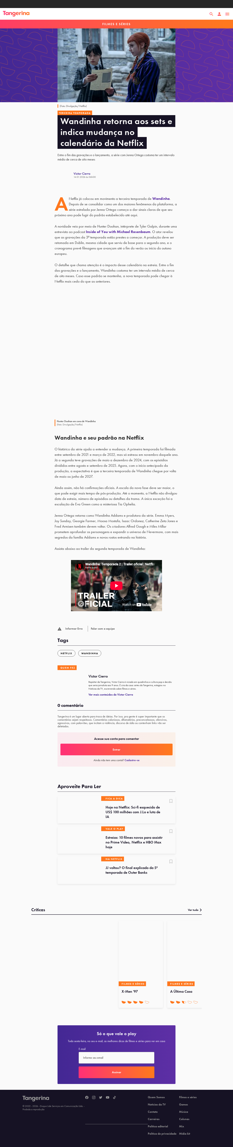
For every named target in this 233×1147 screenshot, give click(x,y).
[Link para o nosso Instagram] (93, 1097)
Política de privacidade (162, 1133)
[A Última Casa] (189, 953)
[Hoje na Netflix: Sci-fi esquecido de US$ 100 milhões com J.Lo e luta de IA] (79, 809)
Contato (153, 1111)
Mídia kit (184, 1133)
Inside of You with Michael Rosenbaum (118, 231)
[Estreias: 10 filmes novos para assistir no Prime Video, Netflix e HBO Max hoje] (79, 840)
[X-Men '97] (141, 953)
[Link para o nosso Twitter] (100, 1097)
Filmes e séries (188, 1097)
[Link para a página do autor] (66, 175)
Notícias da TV (157, 1104)
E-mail (82, 1049)
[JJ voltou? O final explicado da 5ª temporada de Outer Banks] (79, 870)
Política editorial (158, 1126)
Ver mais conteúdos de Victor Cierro (110, 694)
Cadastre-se (132, 760)
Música (183, 1111)
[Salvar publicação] (171, 801)
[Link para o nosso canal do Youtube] (107, 1097)
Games (183, 1104)
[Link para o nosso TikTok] (114, 1097)
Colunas (184, 1119)
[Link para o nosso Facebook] (86, 1097)
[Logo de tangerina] (16, 14)
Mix (181, 1126)
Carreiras (153, 1119)
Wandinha (161, 198)
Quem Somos (156, 1097)
